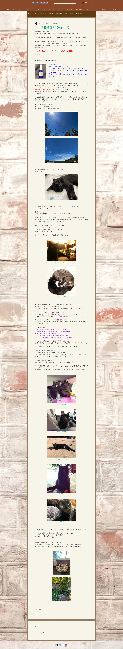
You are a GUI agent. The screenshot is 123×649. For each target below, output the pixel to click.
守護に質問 (59, 14)
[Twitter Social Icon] (60, 645)
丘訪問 (51, 14)
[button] (92, 2)
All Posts (30, 14)
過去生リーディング (40, 14)
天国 (36, 609)
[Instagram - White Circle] (63, 645)
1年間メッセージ (69, 14)
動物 (40, 609)
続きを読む (79, 14)
